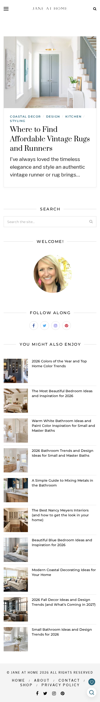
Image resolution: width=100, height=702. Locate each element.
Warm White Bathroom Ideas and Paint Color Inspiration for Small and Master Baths (63, 426)
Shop (26, 685)
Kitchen (73, 116)
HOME (18, 680)
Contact (69, 680)
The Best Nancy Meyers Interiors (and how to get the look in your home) (60, 515)
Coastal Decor (25, 116)
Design (53, 116)
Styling (17, 121)
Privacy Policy (61, 685)
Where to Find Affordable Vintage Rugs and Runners (50, 139)
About (42, 680)
